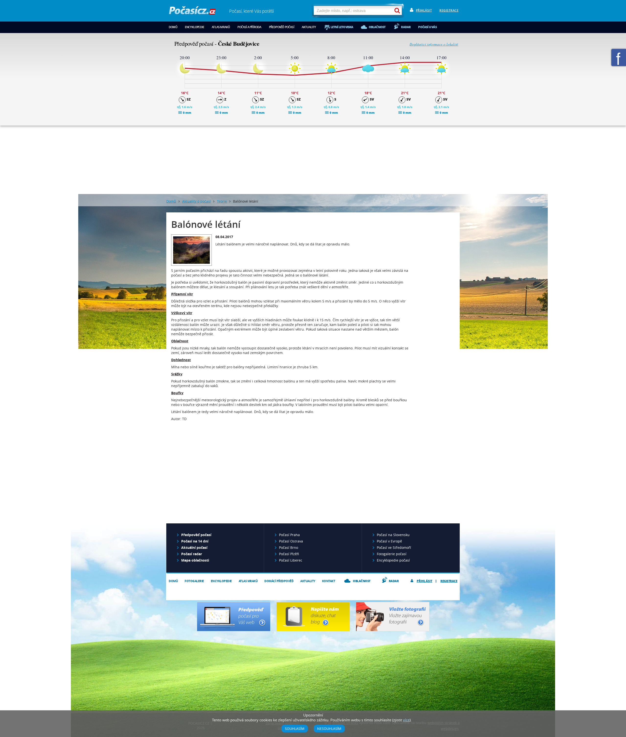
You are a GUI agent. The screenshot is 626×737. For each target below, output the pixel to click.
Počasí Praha (289, 534)
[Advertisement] (313, 160)
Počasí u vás (427, 27)
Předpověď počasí (281, 27)
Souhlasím (294, 728)
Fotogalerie (194, 581)
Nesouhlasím (329, 728)
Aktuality (309, 27)
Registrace (448, 10)
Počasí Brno (288, 547)
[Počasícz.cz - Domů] (192, 12)
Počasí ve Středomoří (394, 547)
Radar (406, 27)
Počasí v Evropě (389, 541)
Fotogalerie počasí (391, 554)
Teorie (222, 201)
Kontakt (328, 581)
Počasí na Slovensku (393, 534)
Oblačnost (377, 27)
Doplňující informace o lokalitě (434, 44)
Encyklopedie (194, 27)
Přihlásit (424, 10)
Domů (173, 27)
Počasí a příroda (249, 27)
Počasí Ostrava (291, 541)
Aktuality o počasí (196, 201)
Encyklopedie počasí (393, 560)
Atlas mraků (221, 27)
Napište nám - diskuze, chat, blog (313, 616)
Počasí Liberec (290, 560)
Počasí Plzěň (289, 554)
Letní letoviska (342, 27)
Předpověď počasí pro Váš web (233, 616)
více (406, 719)
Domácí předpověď (278, 581)
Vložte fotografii (392, 616)
